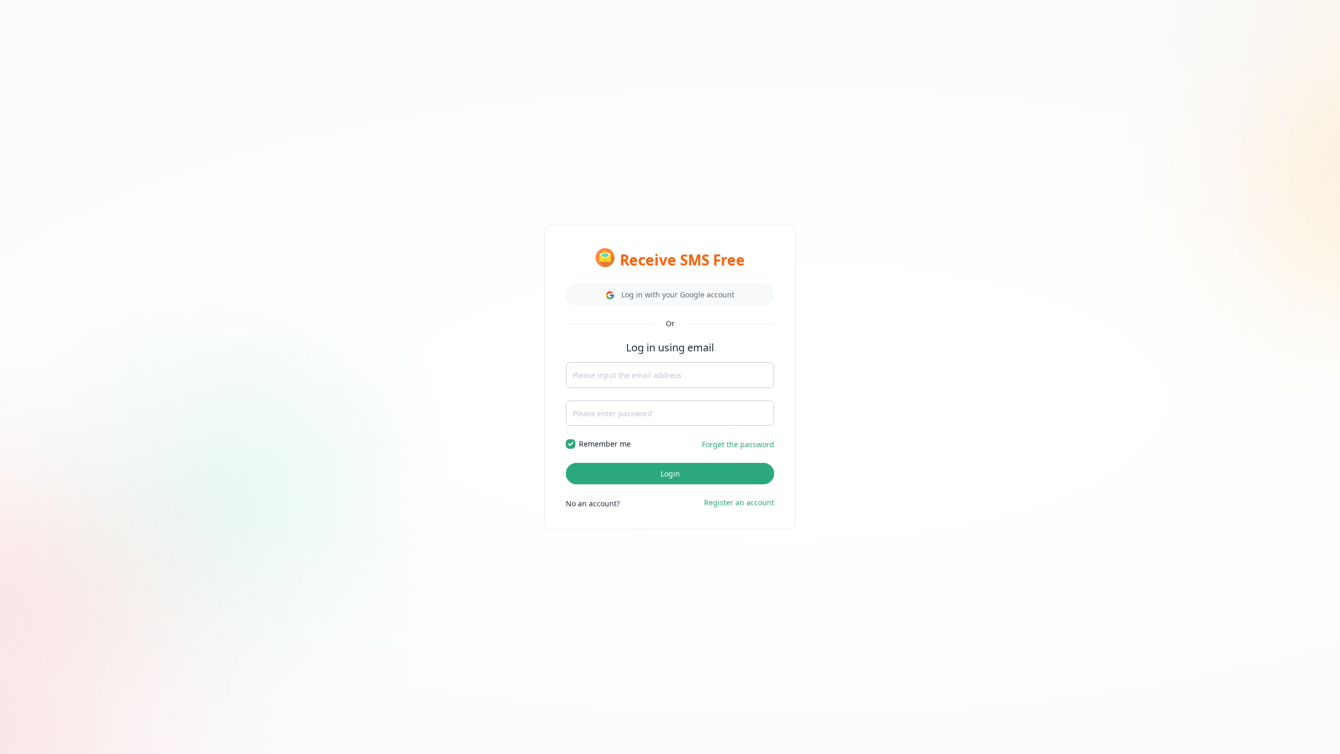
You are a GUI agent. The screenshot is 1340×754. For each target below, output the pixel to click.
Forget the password (738, 444)
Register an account (739, 502)
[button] (670, 294)
